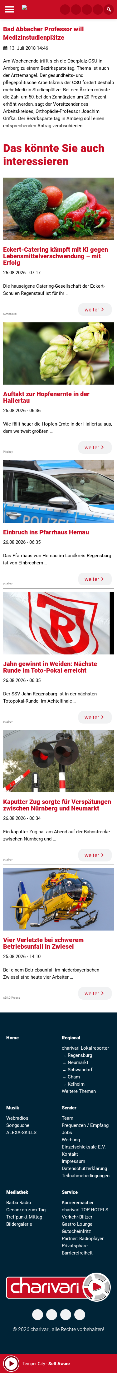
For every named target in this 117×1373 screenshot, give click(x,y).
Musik (12, 1108)
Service (70, 1192)
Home (12, 1038)
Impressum (73, 1161)
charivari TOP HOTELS (85, 1210)
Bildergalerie (19, 1224)
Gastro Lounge (77, 1224)
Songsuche (17, 1125)
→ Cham (71, 1077)
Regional (71, 1038)
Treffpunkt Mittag (24, 1217)
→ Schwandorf (77, 1070)
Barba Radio (18, 1202)
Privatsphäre (75, 1246)
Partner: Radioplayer (83, 1238)
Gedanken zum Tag (26, 1210)
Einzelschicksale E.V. (84, 1147)
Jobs (67, 1132)
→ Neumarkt (75, 1062)
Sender (69, 1108)
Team (67, 1118)
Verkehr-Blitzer (77, 1217)
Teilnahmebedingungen (86, 1176)
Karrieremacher (78, 1202)
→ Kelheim (73, 1084)
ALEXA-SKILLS (21, 1132)
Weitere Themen (79, 1091)
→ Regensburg (77, 1055)
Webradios (17, 1118)
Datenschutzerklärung (84, 1168)
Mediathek (17, 1192)
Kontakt (70, 1154)
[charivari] (24, 9)
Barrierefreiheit (77, 1253)
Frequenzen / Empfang (85, 1125)
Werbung (71, 1140)
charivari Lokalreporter (85, 1048)
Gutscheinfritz (76, 1231)
